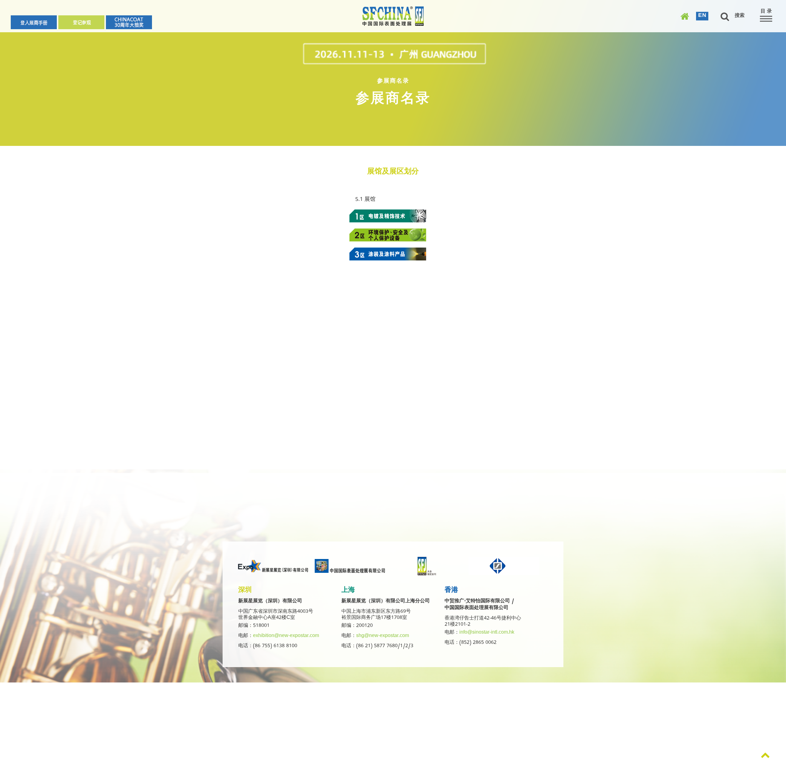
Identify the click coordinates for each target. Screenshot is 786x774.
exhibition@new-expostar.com (286, 636)
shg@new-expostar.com (382, 636)
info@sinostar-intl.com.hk (486, 633)
